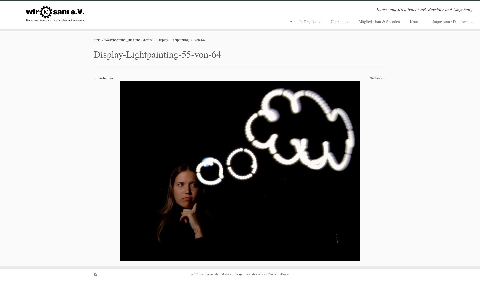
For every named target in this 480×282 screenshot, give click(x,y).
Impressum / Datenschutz (452, 22)
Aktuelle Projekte (304, 22)
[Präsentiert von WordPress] (240, 273)
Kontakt (416, 22)
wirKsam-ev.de (209, 274)
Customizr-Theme (278, 274)
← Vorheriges (103, 78)
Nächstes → (378, 78)
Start (97, 40)
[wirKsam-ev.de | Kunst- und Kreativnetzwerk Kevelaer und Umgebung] (55, 13)
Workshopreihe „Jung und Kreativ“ (129, 40)
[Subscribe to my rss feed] (97, 274)
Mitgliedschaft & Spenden (379, 22)
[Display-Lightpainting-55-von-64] (240, 171)
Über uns (338, 22)
